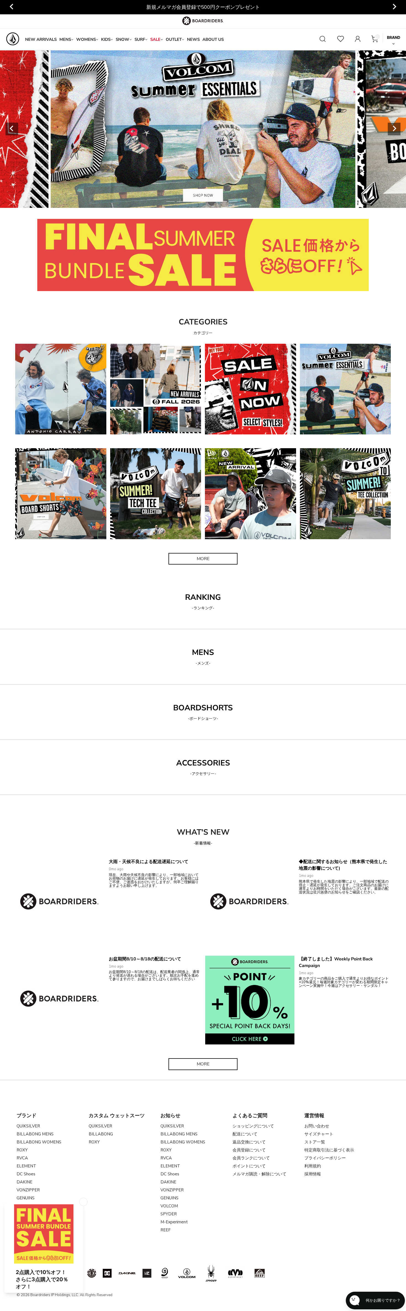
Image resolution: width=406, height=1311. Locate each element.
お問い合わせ (316, 1126)
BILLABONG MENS (35, 1134)
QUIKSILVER (28, 1126)
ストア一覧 (314, 1142)
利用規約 (312, 1166)
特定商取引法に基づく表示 (329, 1150)
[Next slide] (394, 129)
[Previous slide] (12, 7)
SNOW (122, 39)
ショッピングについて (253, 1126)
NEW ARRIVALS (41, 39)
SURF (140, 39)
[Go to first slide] (394, 7)
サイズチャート (318, 1134)
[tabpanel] (203, 129)
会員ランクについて (251, 1158)
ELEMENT (26, 1166)
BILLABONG (101, 1134)
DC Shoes (26, 1174)
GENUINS (169, 1198)
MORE (203, 559)
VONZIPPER (28, 1190)
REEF (165, 1230)
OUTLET (174, 39)
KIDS (105, 39)
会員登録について (249, 1150)
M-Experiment (174, 1222)
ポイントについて (249, 1166)
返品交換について (249, 1142)
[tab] (170, 201)
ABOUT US (213, 39)
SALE (155, 39)
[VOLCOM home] (13, 39)
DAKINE (24, 1182)
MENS (65, 39)
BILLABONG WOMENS (39, 1142)
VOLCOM (169, 1206)
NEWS (193, 39)
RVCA (22, 1158)
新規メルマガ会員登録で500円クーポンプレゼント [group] (203, 7)
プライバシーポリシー (325, 1158)
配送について (245, 1134)
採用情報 (312, 1174)
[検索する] (322, 39)
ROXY (22, 1150)
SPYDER (168, 1214)
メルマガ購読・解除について (259, 1174)
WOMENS (86, 39)
